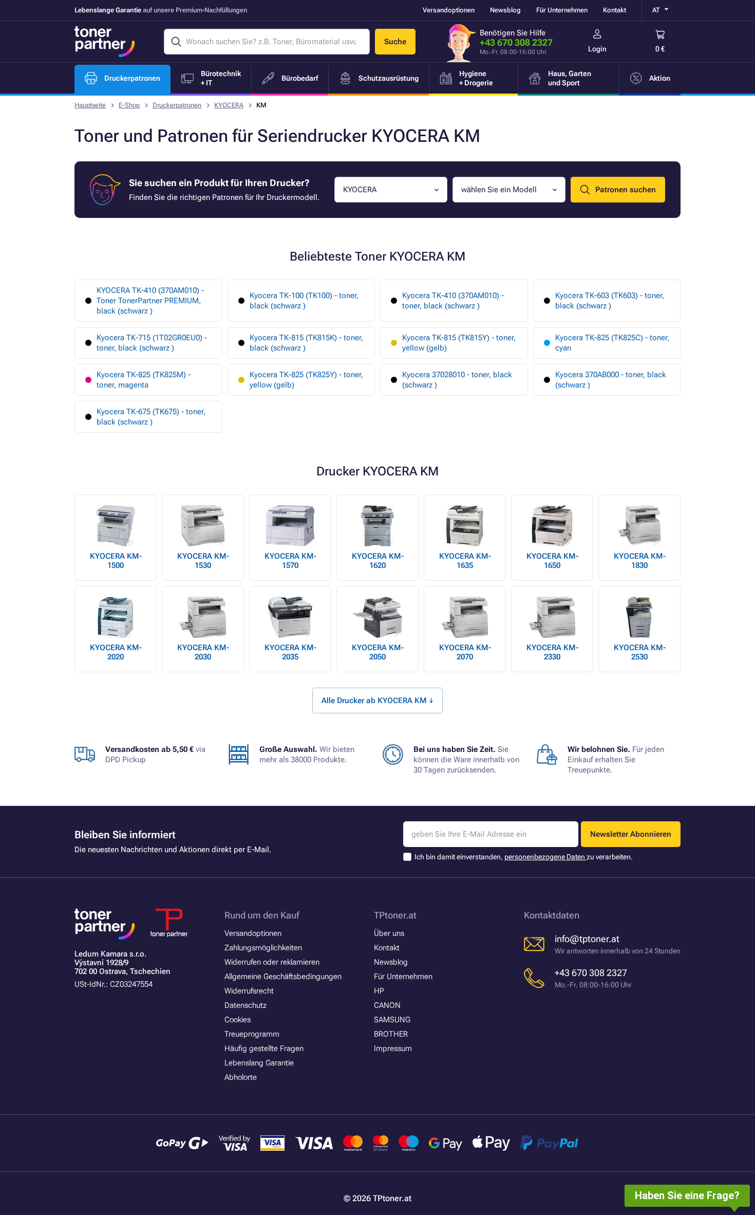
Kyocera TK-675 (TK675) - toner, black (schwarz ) (151, 417)
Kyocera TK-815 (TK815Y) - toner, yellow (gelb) (459, 343)
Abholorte (240, 1077)
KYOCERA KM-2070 (465, 652)
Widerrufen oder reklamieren (271, 962)
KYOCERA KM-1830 (640, 560)
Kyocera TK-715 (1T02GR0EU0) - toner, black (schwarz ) (152, 343)
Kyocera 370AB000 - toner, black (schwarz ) (610, 380)
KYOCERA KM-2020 (116, 652)
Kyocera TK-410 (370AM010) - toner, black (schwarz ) (453, 300)
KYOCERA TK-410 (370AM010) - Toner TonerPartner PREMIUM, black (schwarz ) (150, 301)
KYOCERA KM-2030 (203, 652)
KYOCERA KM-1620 (378, 560)
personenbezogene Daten (545, 857)
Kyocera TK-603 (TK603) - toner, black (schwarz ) (609, 300)
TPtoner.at (395, 915)
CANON (387, 1005)
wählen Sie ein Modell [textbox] (499, 189)
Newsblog (505, 10)
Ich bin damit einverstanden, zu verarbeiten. (523, 857)
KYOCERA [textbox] (359, 189)
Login (597, 49)
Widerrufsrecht (249, 991)
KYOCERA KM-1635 (465, 560)
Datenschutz (245, 1005)
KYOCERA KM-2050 (378, 652)
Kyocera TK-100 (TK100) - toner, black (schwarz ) (304, 300)
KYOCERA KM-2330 (552, 652)
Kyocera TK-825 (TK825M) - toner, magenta (144, 380)
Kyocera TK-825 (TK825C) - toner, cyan (612, 343)
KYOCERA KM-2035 (290, 652)
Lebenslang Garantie (259, 1062)
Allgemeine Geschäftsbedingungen (283, 976)
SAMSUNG (392, 1019)
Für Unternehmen (562, 10)
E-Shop (129, 105)
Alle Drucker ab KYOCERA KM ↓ (377, 700)
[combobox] (390, 189)
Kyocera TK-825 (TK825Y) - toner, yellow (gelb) (306, 380)
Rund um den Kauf (261, 915)
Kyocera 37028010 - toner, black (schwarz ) (457, 380)
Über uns (389, 933)
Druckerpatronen (177, 105)
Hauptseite (90, 105)
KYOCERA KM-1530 (203, 560)
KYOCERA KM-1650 (552, 560)
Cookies (237, 1019)
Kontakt (614, 10)
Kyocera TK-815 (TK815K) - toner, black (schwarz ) (306, 343)
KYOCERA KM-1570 (290, 560)
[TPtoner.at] (104, 41)
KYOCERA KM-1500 (116, 560)
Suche (395, 41)
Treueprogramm (251, 1034)
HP (379, 991)
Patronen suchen (625, 189)
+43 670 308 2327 (516, 42)
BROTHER (391, 1034)
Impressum (393, 1048)
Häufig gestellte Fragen (264, 1048)
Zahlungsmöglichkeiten (263, 947)
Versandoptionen (449, 10)
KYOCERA (228, 105)
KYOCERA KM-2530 (640, 652)
